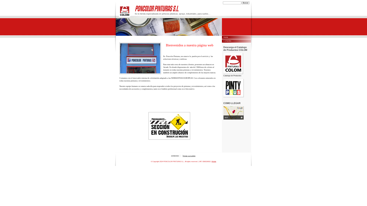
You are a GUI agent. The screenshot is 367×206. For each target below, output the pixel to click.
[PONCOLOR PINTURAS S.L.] (124, 11)
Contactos (227, 41)
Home (225, 37)
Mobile (214, 161)
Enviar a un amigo (189, 156)
